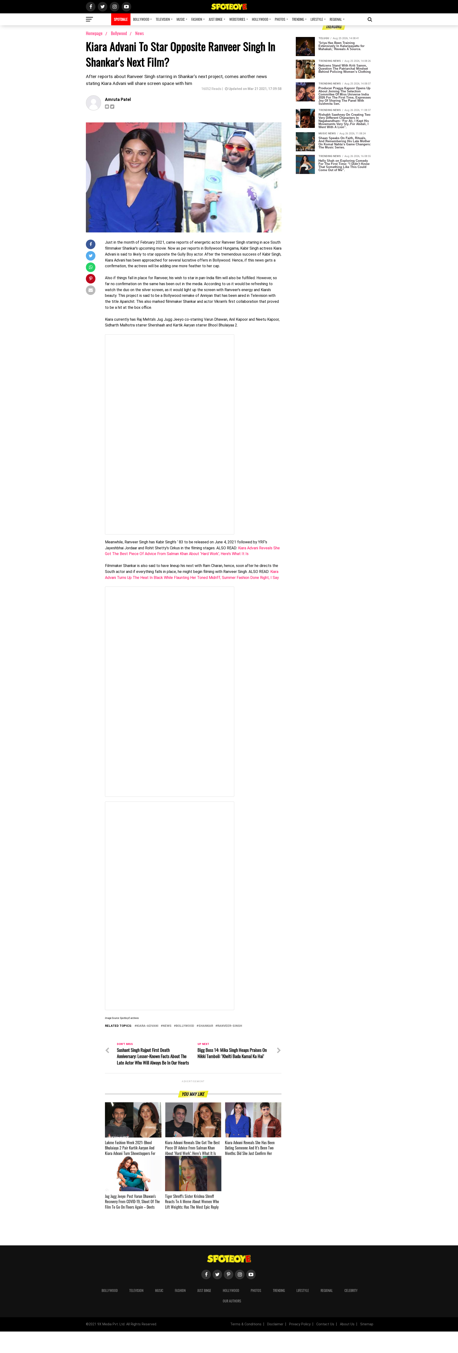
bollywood (185, 1026)
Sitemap (366, 1324)
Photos (280, 19)
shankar (205, 1026)
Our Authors (232, 1300)
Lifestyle (317, 19)
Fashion (196, 19)
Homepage (94, 33)
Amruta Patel (118, 99)
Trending (298, 19)
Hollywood (260, 19)
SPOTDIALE (121, 19)
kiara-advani (147, 1026)
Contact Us (325, 1324)
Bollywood (141, 19)
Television (163, 19)
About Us (347, 1324)
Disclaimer (275, 1324)
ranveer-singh (229, 1026)
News (139, 33)
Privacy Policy (300, 1324)
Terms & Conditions (245, 1324)
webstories (237, 19)
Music (181, 19)
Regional (336, 19)
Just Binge (216, 19)
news (167, 1026)
